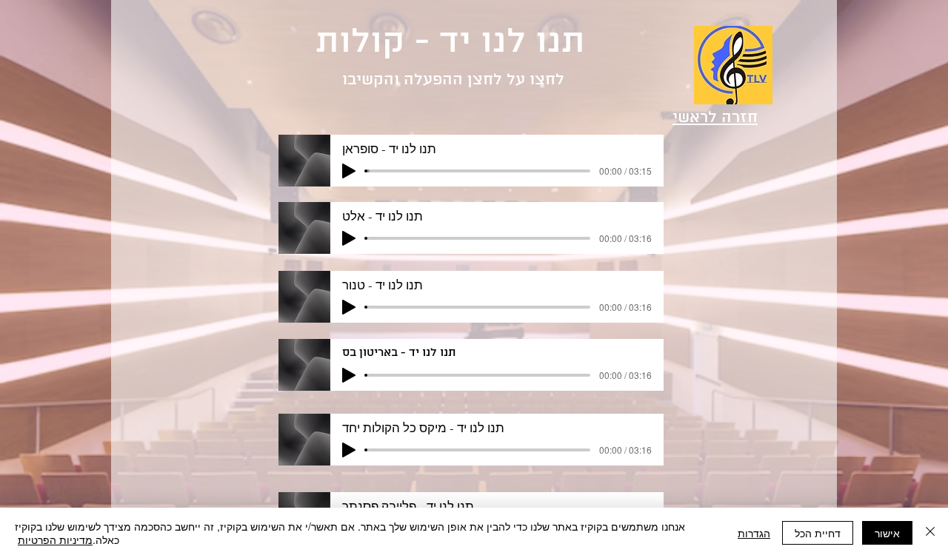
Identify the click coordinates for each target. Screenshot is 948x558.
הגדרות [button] (754, 532)
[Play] (349, 171)
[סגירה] (930, 533)
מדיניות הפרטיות (55, 539)
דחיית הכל (818, 532)
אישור (887, 532)
